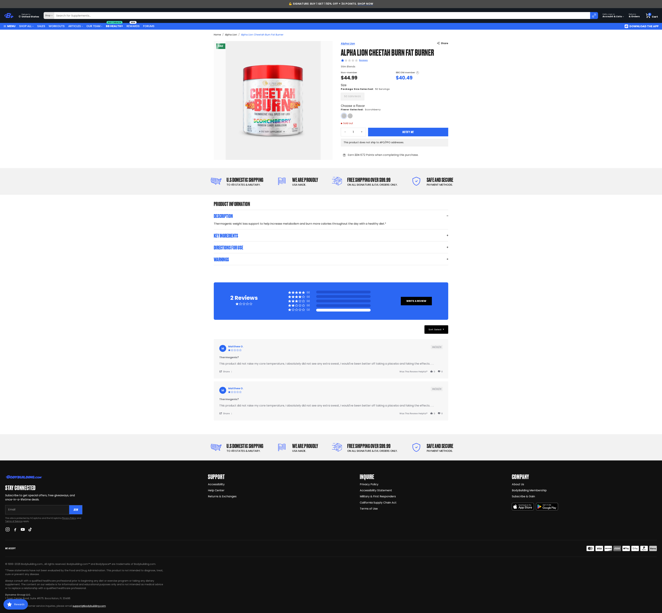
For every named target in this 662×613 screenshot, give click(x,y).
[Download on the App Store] (523, 506)
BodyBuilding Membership (529, 490)
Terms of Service (13, 521)
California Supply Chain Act (378, 503)
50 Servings (352, 96)
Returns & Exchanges (222, 496)
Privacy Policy (69, 518)
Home (217, 34)
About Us (518, 484)
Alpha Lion (231, 34)
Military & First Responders (378, 496)
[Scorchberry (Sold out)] (344, 115)
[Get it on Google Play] (547, 506)
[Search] (594, 15)
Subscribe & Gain (523, 496)
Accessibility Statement (376, 490)
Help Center (216, 490)
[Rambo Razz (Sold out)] (350, 115)
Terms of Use (369, 509)
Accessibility (216, 484)
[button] (416, 301)
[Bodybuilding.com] (9, 16)
